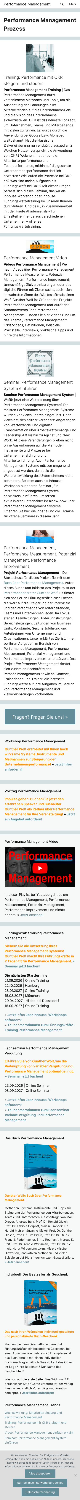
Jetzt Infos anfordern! (38, 1393)
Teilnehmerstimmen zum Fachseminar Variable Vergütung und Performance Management (37, 1115)
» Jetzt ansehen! (17, 1262)
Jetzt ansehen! (32, 915)
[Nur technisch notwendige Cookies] (75, 1475)
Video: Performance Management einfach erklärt (39, 1432)
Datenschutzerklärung (40, 1492)
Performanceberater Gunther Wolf (30, 593)
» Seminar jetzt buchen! (24, 1076)
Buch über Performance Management (33, 583)
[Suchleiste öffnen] (62, 4)
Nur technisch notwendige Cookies (40, 1482)
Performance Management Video (35, 257)
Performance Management (27, 4)
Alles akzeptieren (40, 1473)
